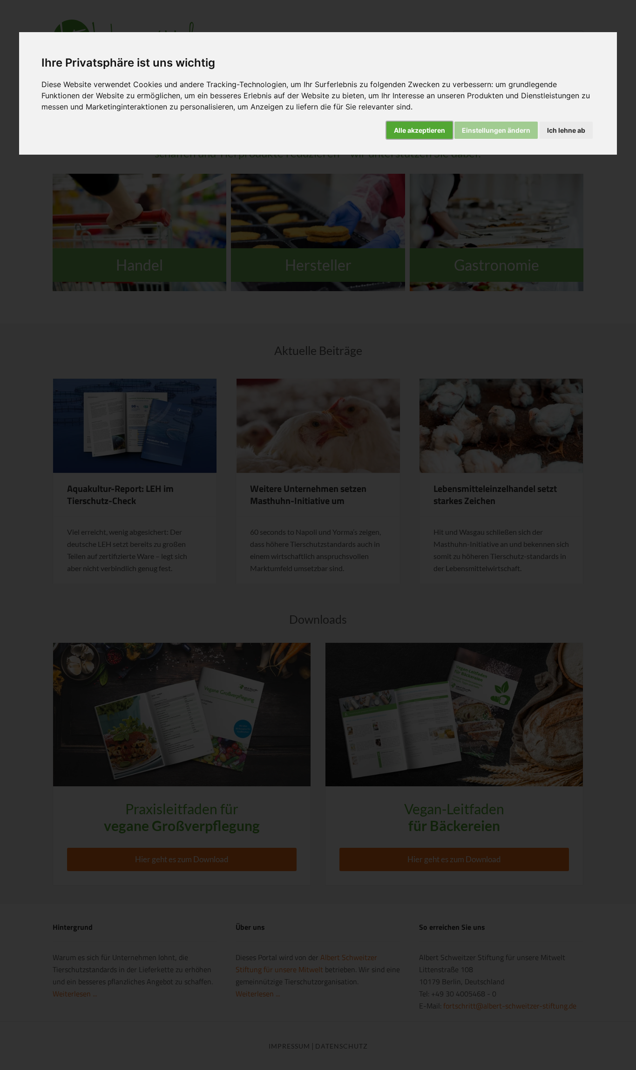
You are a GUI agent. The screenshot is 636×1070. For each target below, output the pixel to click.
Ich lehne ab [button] (566, 130)
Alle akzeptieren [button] (419, 130)
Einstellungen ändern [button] (496, 130)
